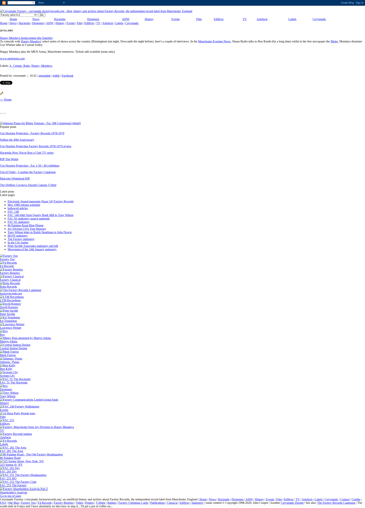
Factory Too (7, 259)
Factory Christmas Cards (133, 502)
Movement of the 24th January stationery (32, 249)
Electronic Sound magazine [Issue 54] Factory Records (41, 201)
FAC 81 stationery (19, 222)
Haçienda (24, 23)
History (149, 19)
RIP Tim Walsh (9, 159)
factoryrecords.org (11, 293)
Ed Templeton (8, 320)
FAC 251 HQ (8, 478)
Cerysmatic (319, 19)
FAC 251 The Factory (13, 485)
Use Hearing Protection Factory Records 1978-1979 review (35, 146)
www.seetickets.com (12, 58)
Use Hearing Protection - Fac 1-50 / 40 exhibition (29, 165)
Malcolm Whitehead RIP (15, 178)
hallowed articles (18, 208)
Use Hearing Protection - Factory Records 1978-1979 (32, 133)
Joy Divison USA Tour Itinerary (27, 228)
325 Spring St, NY (11, 464)
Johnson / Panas (9, 362)
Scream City (7, 375)
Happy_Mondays (41, 65)
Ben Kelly (6, 368)
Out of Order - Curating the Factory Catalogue (28, 172)
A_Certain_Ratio (19, 65)
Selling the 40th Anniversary (17, 139)
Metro (334, 41)
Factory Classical (10, 279)
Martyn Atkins (8, 341)
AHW (125, 19)
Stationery (197, 502)
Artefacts (262, 19)
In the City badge (18, 242)
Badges (111, 502)
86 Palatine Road (10, 457)
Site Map (13, 502)
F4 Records (7, 266)
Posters (89, 502)
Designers (93, 19)
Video (79, 502)
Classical (172, 502)
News (35, 19)
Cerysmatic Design (292, 502)
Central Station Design (13, 348)
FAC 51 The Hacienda (13, 382)
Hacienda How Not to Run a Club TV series (27, 152)
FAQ (3, 502)
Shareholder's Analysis (13, 492)
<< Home (6, 99)
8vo (2, 334)
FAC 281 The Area (11, 451)
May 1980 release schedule (24, 204)
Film (199, 19)
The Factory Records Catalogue (336, 502)
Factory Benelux (10, 273)
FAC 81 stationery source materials (29, 218)
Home (13, 19)
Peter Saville (7, 314)
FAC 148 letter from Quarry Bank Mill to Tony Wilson (40, 215)
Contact (345, 499)
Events (175, 19)
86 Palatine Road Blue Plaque (26, 225)
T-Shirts (100, 502)
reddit (56, 75)
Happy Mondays (31, 41)
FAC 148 (13, 211)
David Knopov (9, 307)
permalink (45, 75)
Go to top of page (10, 496)
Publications (157, 502)
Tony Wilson (7, 396)
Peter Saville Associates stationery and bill (33, 246)
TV (245, 19)
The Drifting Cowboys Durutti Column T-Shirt (28, 185)
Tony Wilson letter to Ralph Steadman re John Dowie (40, 232)
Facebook (67, 75)
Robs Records (8, 286)
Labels (292, 19)
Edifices (219, 19)
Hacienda (59, 19)
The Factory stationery (21, 239)
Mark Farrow (8, 355)
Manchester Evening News (214, 41)
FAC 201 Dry (8, 471)
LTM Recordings (10, 300)
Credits (356, 499)
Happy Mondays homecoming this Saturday (26, 38)
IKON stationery (18, 235)
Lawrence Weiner (10, 327)
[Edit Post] (1, 94)
